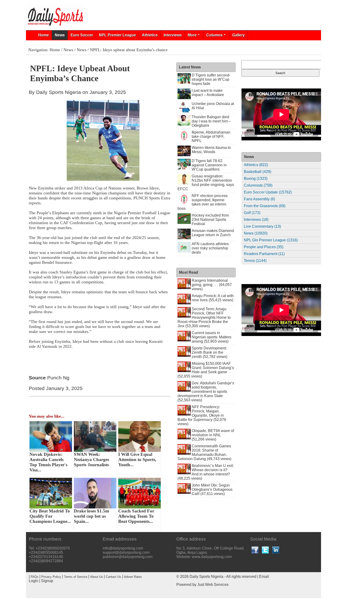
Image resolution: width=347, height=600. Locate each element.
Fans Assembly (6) (259, 199)
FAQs (34, 577)
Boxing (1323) (255, 178)
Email (264, 577)
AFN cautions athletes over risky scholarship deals (210, 248)
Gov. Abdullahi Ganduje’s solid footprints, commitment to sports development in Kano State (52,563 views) (206, 391)
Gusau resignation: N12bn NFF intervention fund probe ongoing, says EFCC (206, 182)
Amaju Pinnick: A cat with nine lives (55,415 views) (213, 298)
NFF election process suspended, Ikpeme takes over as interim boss (203, 202)
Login (33, 581)
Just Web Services (213, 585)
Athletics (150, 35)
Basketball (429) (257, 172)
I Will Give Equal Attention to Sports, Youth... (137, 459)
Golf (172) (252, 213)
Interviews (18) (256, 220)
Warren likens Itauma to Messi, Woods (211, 150)
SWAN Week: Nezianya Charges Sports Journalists (91, 459)
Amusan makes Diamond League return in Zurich (213, 233)
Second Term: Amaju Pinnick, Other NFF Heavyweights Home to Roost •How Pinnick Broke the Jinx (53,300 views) (204, 317)
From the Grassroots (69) (264, 206)
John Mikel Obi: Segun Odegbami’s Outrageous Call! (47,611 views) (212, 489)
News (60, 35)
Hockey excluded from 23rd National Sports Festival (210, 219)
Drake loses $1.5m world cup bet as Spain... (91, 516)
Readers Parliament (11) (264, 254)
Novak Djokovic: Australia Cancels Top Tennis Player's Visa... (48, 462)
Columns (214, 35)
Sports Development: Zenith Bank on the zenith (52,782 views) (209, 352)
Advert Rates (133, 577)
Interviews (173, 35)
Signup (47, 581)
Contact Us (113, 577)
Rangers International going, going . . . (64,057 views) (212, 284)
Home (43, 35)
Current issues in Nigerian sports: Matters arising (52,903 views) (211, 337)
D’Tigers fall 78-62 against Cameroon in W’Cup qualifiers (209, 165)
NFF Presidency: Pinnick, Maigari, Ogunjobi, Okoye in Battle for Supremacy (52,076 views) (202, 415)
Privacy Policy (51, 577)
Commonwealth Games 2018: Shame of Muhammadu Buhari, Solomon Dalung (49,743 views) (204, 452)
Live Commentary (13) (262, 226)
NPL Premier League (117, 35)
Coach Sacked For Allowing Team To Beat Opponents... (136, 516)
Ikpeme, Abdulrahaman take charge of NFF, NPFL (211, 136)
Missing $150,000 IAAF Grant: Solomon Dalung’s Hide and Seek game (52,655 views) (206, 369)
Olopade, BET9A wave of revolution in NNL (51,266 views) (213, 435)
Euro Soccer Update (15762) (268, 192)
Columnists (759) (258, 185)
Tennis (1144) (255, 261)
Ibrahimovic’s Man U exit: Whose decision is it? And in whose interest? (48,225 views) (206, 472)
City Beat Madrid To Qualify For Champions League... (50, 516)
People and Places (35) (263, 247)
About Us (96, 577)
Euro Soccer (82, 35)
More (192, 35)
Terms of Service (75, 577)
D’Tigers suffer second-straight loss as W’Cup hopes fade (211, 79)
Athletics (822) (256, 165)
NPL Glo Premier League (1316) (271, 240)
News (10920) (255, 233)
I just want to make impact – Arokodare (208, 92)
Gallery (238, 35)
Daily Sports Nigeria (206, 577)
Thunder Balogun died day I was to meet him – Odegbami (211, 121)
